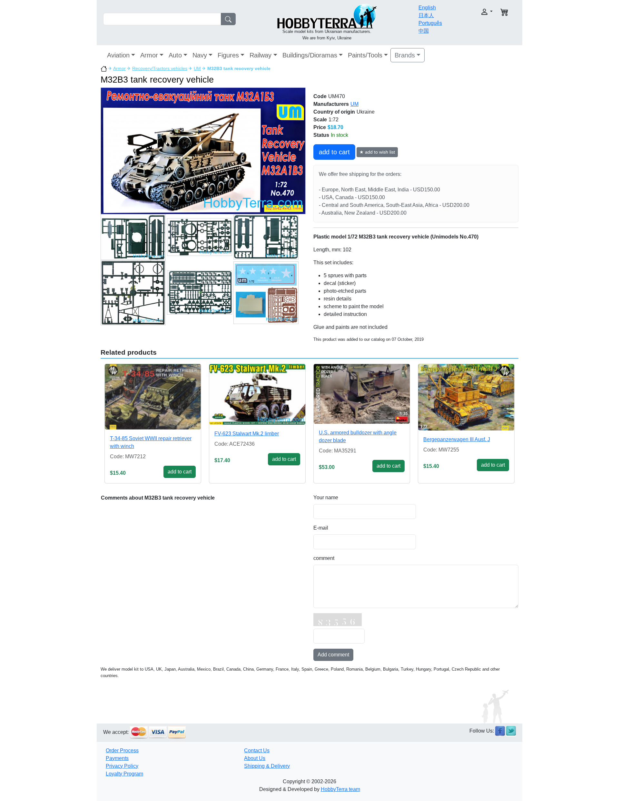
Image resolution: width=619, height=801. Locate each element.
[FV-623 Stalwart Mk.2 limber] (257, 394)
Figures (228, 55)
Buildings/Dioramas (309, 55)
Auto (175, 55)
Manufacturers (331, 104)
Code (320, 96)
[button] (473, 12)
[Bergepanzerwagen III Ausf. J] (466, 397)
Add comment (333, 654)
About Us (254, 758)
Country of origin (334, 112)
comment (323, 558)
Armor (149, 55)
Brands (405, 55)
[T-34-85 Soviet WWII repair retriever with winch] (153, 397)
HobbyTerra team (340, 789)
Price (319, 127)
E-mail (320, 528)
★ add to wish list (377, 152)
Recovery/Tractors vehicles (159, 68)
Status (321, 135)
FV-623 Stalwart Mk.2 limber (246, 433)
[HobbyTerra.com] (327, 15)
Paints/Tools (365, 55)
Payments (117, 758)
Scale (320, 119)
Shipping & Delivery (267, 766)
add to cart (334, 152)
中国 (423, 31)
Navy (199, 55)
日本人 (426, 15)
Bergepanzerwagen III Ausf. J (456, 439)
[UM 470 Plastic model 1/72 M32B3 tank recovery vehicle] (203, 150)
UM (197, 68)
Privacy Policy (122, 766)
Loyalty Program (124, 773)
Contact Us (257, 750)
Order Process (122, 750)
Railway (260, 55)
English (427, 7)
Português (430, 23)
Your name (325, 497)
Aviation (118, 55)
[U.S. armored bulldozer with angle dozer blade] (362, 394)
